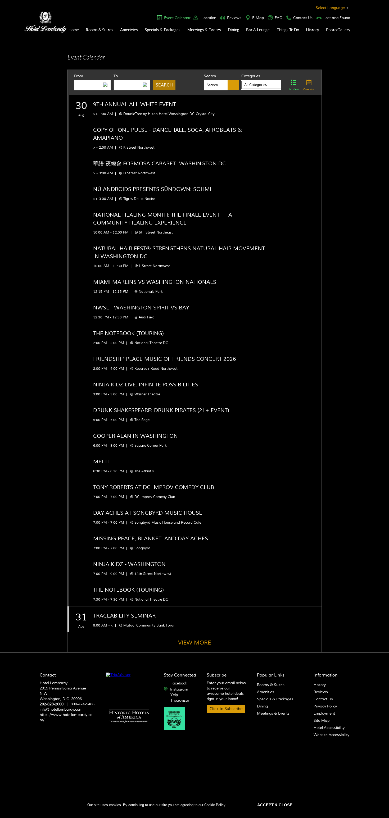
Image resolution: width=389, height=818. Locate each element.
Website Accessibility (331, 735)
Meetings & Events (204, 30)
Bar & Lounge (258, 30)
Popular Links (270, 675)
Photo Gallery (338, 30)
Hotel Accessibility (329, 727)
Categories (250, 76)
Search (210, 76)
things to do (288, 30)
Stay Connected (180, 675)
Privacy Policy (325, 706)
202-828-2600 (52, 704)
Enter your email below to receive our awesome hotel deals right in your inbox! (226, 691)
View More (194, 642)
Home (74, 30)
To (116, 76)
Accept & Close (274, 805)
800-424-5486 (82, 704)
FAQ (278, 18)
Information (326, 675)
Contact (48, 675)
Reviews (234, 18)
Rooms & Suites (99, 30)
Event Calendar (177, 18)
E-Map (258, 18)
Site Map (321, 720)
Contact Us (303, 18)
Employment (324, 713)
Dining (233, 30)
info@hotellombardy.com (61, 709)
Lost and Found (336, 18)
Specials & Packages (162, 30)
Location (208, 18)
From (78, 76)
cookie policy (214, 805)
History (312, 30)
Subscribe (217, 675)
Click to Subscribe (226, 708)
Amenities (129, 30)
